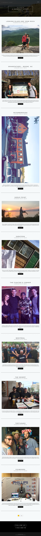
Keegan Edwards (16, 22)
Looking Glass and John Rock (20, 21)
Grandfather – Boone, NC (20, 66)
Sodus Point (20, 197)
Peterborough (20, 112)
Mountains (25, 22)
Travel (27, 22)
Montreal (20, 338)
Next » (22, 515)
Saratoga (20, 236)
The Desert (20, 377)
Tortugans (20, 423)
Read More (20, 57)
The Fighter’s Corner (20, 282)
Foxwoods (20, 469)
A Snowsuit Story (20, 9)
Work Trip (26, 378)
